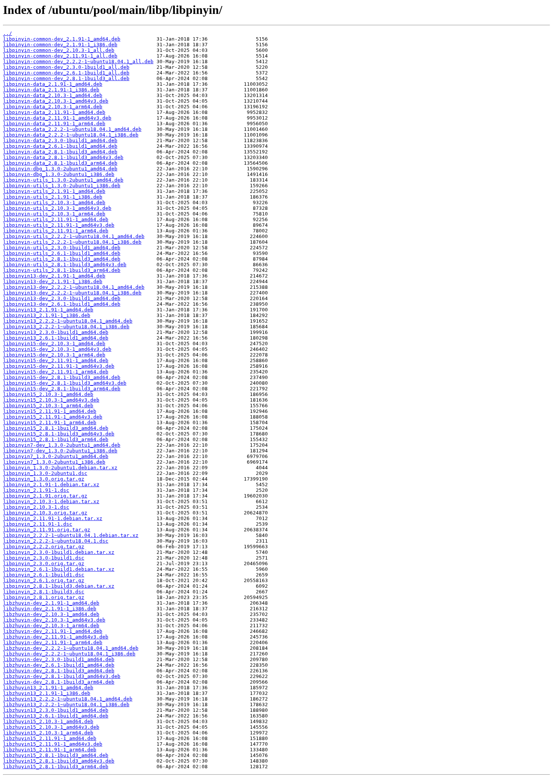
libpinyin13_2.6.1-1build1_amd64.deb (55, 338)
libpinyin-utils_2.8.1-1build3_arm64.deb (61, 270)
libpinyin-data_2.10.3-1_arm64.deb (52, 106)
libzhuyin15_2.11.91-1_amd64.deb (49, 738)
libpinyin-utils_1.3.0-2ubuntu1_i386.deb (61, 185)
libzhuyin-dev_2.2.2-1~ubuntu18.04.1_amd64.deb (70, 648)
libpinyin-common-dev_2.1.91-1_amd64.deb (61, 39)
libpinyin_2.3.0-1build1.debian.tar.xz (58, 552)
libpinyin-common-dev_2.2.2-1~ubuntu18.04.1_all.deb (78, 61)
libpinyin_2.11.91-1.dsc (37, 524)
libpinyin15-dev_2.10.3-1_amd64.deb (54, 343)
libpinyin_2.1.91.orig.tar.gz (45, 496)
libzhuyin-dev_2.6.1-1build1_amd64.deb (58, 665)
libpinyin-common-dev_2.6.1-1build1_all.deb (66, 73)
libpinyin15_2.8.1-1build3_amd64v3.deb (58, 434)
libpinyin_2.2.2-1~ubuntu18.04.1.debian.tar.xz (70, 535)
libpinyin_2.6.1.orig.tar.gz (43, 580)
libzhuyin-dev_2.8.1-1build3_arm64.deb (58, 682)
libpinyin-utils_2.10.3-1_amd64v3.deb (57, 208)
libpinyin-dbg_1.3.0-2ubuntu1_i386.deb (58, 174)
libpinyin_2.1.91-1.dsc (36, 490)
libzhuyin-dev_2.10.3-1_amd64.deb (51, 614)
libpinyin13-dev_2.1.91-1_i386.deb (52, 281)
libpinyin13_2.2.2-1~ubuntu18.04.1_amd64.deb (67, 321)
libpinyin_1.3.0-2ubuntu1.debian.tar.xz (60, 467)
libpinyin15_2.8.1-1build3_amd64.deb (55, 428)
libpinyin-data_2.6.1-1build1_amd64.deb (60, 146)
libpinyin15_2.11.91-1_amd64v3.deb (52, 417)
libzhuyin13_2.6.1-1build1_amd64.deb (55, 716)
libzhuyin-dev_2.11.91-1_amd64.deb (52, 631)
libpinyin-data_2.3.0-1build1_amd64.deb (60, 140)
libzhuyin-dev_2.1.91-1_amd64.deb (51, 603)
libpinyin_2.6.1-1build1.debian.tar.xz (58, 569)
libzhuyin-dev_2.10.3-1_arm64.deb (51, 625)
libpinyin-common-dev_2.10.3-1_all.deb (58, 50)
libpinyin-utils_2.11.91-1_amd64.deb (55, 219)
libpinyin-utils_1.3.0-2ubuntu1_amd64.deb (63, 180)
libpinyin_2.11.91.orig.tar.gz (46, 529)
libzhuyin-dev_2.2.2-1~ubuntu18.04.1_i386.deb (69, 654)
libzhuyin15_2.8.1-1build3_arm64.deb (55, 766)
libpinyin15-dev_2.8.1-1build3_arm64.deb (61, 388)
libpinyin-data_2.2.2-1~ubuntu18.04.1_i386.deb (70, 135)
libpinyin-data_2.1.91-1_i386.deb (51, 90)
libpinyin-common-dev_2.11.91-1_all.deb (60, 56)
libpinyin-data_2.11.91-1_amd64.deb (54, 112)
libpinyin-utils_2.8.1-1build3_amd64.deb (61, 259)
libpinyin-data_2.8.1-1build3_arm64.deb (60, 163)
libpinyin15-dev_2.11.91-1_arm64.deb (55, 372)
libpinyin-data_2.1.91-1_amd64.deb (52, 84)
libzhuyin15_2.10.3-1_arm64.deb (48, 733)
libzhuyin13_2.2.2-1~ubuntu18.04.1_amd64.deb (67, 699)
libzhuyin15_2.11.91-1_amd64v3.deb (52, 744)
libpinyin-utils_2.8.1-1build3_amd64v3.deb (64, 264)
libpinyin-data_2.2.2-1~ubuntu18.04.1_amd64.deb (72, 129)
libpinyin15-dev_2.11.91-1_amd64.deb (55, 360)
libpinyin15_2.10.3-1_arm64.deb (48, 405)
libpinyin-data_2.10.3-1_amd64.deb (52, 95)
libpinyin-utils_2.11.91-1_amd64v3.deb (58, 225)
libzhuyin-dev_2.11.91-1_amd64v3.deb (55, 637)
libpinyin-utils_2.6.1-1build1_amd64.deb (61, 253)
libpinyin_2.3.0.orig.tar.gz (43, 563)
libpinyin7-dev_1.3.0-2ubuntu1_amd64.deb (61, 445)
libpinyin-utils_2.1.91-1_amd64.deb (54, 191)
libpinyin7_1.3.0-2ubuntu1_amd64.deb (55, 456)
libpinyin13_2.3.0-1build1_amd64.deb (55, 332)
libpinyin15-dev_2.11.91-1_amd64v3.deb (58, 366)
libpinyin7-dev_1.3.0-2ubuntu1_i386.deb (60, 450)
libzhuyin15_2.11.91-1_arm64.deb (49, 749)
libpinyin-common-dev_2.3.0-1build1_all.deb (66, 67)
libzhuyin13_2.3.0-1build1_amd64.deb (55, 710)
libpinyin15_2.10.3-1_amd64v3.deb (51, 400)
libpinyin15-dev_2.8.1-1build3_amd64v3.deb (64, 383)
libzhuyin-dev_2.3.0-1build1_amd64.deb (58, 659)
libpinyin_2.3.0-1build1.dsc (43, 558)
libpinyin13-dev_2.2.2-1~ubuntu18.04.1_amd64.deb (73, 287)
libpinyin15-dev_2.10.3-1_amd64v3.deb (57, 349)
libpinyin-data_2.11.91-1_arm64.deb (54, 123)
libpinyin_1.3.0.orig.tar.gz (43, 479)
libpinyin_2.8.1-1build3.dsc (43, 591)
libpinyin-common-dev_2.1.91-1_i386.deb (60, 44)
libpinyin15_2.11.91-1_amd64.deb (49, 411)
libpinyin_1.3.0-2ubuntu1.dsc (45, 473)
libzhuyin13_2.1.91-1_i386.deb (46, 693)
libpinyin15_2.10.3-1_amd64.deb (48, 394)
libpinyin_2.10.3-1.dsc (36, 507)
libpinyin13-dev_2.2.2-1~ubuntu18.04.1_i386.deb (72, 293)
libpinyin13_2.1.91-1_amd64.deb (48, 309)
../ (7, 33)
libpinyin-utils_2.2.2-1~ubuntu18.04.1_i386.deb (72, 242)
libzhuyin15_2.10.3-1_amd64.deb (48, 721)
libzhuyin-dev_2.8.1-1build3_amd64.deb (58, 670)
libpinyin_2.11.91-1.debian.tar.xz (52, 518)
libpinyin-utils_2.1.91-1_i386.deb (52, 197)
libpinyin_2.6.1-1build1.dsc (43, 575)
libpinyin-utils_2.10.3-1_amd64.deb (54, 202)
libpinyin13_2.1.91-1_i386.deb (46, 315)
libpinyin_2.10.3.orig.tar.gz (45, 513)
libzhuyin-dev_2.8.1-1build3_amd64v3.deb (61, 676)
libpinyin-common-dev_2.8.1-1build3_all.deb (66, 78)
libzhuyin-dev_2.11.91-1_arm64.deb (52, 642)
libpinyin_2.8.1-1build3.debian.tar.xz (58, 586)
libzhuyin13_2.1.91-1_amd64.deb (48, 687)
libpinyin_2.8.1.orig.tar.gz (43, 597)
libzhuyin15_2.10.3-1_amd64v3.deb (51, 727)
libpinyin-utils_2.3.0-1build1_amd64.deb (61, 247)
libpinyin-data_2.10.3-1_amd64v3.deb (55, 101)
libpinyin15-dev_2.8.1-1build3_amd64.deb (61, 377)
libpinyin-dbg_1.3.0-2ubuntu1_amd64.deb (60, 168)
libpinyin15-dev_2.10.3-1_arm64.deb (54, 355)
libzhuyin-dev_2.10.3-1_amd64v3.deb (54, 620)
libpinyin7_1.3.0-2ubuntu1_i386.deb (54, 462)
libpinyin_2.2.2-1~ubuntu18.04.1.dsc (55, 541)
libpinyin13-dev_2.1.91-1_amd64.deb (54, 276)
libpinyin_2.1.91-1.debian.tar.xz (51, 484)
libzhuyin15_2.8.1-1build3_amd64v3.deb (58, 761)
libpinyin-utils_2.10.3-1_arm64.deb (54, 214)
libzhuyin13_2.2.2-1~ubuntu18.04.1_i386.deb (66, 704)
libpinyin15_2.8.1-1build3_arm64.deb (55, 439)
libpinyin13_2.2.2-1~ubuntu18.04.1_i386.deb (66, 326)
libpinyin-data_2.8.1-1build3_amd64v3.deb (63, 157)
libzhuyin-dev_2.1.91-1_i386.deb (49, 608)
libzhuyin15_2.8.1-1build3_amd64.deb (55, 755)
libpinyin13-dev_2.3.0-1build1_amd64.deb (61, 298)
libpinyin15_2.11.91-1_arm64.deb (49, 422)
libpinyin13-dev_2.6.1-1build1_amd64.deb (61, 304)
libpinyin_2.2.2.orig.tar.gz (43, 546)
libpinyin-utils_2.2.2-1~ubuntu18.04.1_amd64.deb (73, 236)
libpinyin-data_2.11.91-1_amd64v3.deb (57, 118)
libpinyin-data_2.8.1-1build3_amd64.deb (60, 152)
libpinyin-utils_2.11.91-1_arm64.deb (55, 231)
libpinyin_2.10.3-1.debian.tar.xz (51, 501)
